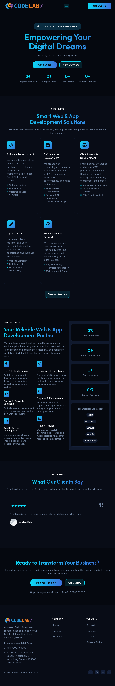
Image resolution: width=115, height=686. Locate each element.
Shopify (90, 434)
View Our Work (71, 64)
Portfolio (91, 625)
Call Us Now (74, 582)
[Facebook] (97, 672)
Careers (57, 631)
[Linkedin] (109, 672)
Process (91, 631)
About (56, 625)
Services (57, 636)
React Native (90, 441)
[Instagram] (90, 672)
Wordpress (90, 421)
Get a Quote (99, 6)
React (90, 415)
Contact (91, 636)
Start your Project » (46, 582)
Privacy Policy (95, 642)
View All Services (57, 294)
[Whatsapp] (103, 672)
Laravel (90, 428)
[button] (66, 6)
